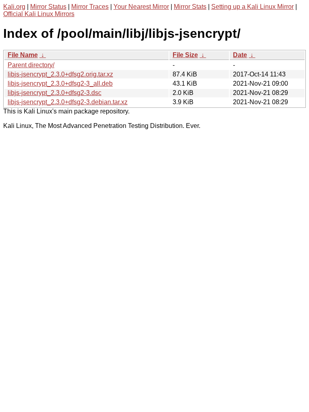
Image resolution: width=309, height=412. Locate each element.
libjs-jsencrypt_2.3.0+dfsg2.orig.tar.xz (60, 74)
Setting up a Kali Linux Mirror (252, 6)
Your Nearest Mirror (141, 6)
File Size (185, 55)
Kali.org (14, 6)
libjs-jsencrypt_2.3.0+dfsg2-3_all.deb (60, 83)
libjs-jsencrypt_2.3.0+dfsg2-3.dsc (54, 92)
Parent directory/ (31, 65)
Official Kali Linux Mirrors (38, 13)
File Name (23, 55)
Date (240, 55)
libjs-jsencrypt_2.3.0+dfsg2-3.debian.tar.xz (68, 102)
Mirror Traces (90, 6)
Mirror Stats (190, 6)
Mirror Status (48, 6)
